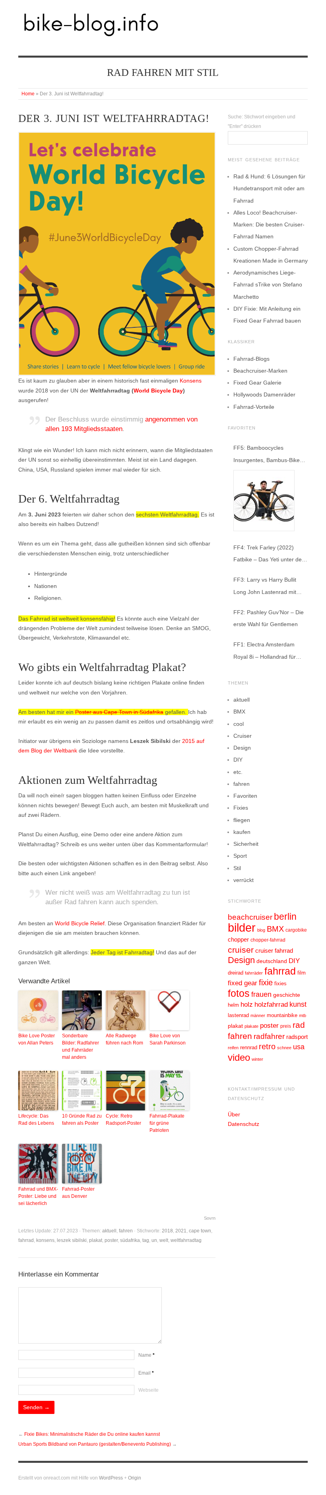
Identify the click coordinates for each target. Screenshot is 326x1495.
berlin (285, 916)
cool (238, 724)
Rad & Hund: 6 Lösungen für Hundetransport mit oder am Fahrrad (269, 188)
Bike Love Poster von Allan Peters (36, 1039)
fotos (239, 993)
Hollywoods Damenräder (264, 394)
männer (257, 1015)
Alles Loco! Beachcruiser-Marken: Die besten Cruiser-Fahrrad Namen (269, 224)
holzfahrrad (271, 1004)
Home (28, 94)
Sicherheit (245, 844)
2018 (167, 1231)
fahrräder (254, 973)
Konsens (191, 380)
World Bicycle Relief (80, 923)
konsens (45, 1240)
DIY (238, 759)
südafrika (130, 1240)
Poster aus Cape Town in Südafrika (119, 712)
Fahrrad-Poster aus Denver (78, 1192)
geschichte (286, 995)
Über (234, 1114)
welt (163, 1240)
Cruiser (242, 736)
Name (146, 1355)
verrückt (243, 880)
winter (257, 1059)
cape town (200, 1231)
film (301, 973)
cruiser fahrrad (274, 951)
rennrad (248, 1047)
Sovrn (209, 1218)
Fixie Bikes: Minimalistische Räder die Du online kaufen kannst (92, 1434)
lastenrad (238, 1015)
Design (242, 748)
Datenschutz (243, 1124)
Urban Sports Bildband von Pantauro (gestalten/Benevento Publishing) (94, 1444)
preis (285, 1026)
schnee (284, 1047)
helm (233, 1005)
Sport (240, 856)
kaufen (241, 832)
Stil (237, 868)
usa (299, 1047)
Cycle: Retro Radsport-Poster (123, 1119)
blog (261, 930)
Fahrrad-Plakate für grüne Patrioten (166, 1123)
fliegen (241, 820)
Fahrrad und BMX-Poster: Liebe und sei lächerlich (38, 1196)
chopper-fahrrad (267, 940)
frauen (261, 994)
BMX (239, 711)
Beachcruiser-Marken (260, 370)
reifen (233, 1047)
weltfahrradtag (186, 1240)
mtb (302, 1015)
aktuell (109, 1231)
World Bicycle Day (158, 390)
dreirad (235, 973)
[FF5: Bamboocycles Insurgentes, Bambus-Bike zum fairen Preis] (264, 500)
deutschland (271, 961)
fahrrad (26, 1240)
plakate (251, 1026)
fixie (266, 982)
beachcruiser (250, 917)
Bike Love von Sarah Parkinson (167, 1039)
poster (111, 1240)
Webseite (148, 1390)
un (154, 1240)
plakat (95, 1240)
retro (267, 1046)
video (239, 1057)
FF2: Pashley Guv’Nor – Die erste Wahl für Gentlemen (268, 618)
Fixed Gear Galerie (257, 382)
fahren (126, 1231)
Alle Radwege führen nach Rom (124, 1039)
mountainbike (282, 1015)
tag (145, 1240)
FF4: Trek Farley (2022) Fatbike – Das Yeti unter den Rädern (269, 554)
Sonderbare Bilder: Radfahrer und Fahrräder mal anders (80, 1046)
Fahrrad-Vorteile (253, 407)
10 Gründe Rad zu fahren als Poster (82, 1119)
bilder (242, 927)
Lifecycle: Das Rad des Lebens (36, 1119)
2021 (180, 1231)
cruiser (241, 949)
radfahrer (269, 1036)
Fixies (240, 808)
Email (146, 1373)
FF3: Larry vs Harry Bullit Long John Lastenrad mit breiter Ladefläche (264, 587)
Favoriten (245, 796)
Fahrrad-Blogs (251, 359)
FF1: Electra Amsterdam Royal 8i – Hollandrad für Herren (264, 651)
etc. (238, 772)
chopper (238, 939)
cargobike (296, 930)
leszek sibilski (72, 1240)
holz (247, 1004)
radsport (297, 1036)
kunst (298, 1004)
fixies (280, 983)
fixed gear (242, 983)
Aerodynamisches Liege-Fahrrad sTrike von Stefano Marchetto (267, 284)
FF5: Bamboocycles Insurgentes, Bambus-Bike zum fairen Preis (266, 455)
